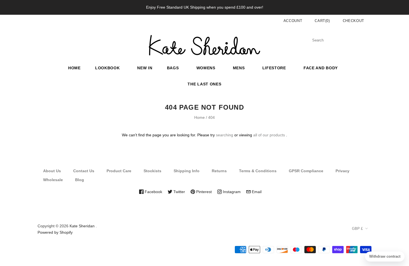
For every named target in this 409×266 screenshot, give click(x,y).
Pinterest (203, 191)
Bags (173, 68)
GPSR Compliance (306, 171)
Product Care (119, 171)
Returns (219, 171)
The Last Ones (204, 84)
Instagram (231, 191)
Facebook (153, 191)
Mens (239, 68)
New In (144, 68)
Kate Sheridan (82, 226)
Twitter (178, 191)
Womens (205, 68)
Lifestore (274, 68)
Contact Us (83, 171)
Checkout (353, 21)
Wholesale (53, 180)
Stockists (152, 171)
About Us (52, 171)
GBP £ (357, 228)
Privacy (342, 171)
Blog (79, 180)
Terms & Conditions (258, 171)
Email (256, 191)
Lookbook (107, 68)
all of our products (269, 135)
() (322, 21)
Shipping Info (186, 171)
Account (293, 21)
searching (224, 135)
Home (74, 68)
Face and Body (321, 68)
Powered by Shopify (55, 232)
